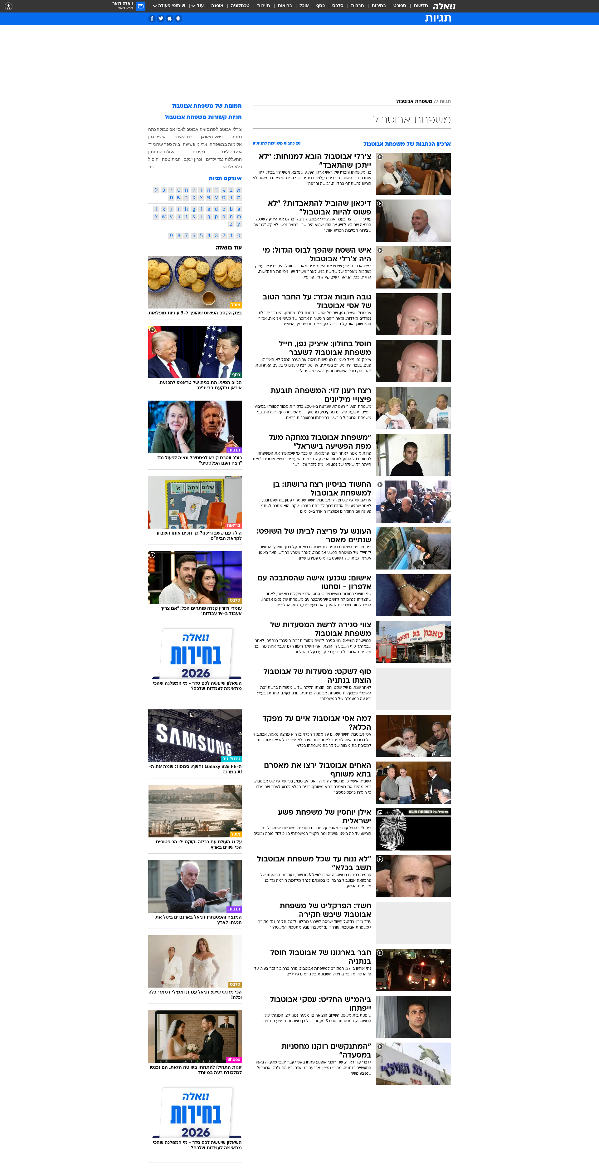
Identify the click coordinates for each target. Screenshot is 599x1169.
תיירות (263, 6)
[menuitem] (417, 6)
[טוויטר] (161, 18)
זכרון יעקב (193, 159)
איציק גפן (157, 136)
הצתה (153, 129)
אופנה (217, 6)
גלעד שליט (232, 151)
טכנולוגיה (240, 6)
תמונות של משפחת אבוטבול (207, 106)
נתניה (236, 136)
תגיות (445, 101)
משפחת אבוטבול (414, 101)
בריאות (285, 6)
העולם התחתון (162, 151)
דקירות (198, 151)
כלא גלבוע (232, 166)
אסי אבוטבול (171, 129)
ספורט (399, 6)
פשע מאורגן (212, 136)
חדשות (421, 6)
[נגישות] (8, 6)
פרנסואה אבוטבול (199, 129)
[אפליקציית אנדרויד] (178, 18)
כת (150, 166)
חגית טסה (171, 159)
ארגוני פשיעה (195, 144)
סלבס (337, 6)
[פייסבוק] (152, 18)
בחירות (379, 6)
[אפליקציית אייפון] (169, 18)
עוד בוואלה (229, 248)
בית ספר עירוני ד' (164, 144)
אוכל (304, 6)
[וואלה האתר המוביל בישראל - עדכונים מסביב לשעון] (444, 6)
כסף (320, 6)
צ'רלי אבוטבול (229, 129)
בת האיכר (183, 136)
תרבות (357, 6)
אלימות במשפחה (226, 144)
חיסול (153, 159)
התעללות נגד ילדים (224, 159)
